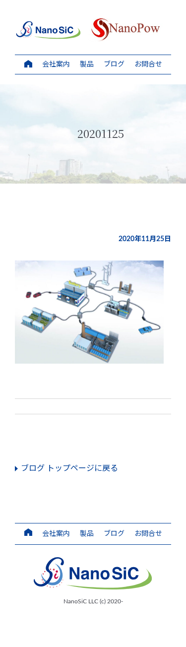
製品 (87, 64)
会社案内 (56, 64)
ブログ (114, 64)
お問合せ (148, 64)
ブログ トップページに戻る (69, 468)
